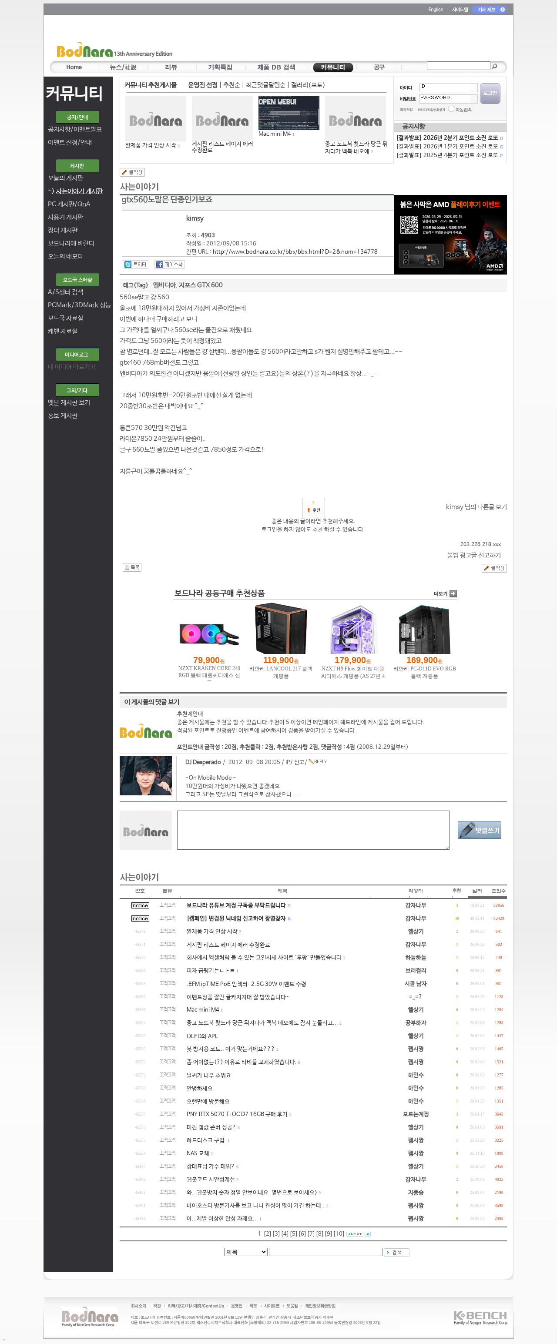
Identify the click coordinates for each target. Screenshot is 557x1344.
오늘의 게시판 (65, 178)
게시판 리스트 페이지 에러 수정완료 (222, 147)
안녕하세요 (200, 1089)
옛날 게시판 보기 (69, 402)
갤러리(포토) (308, 85)
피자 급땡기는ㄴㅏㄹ (211, 971)
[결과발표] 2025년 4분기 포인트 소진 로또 (449, 155)
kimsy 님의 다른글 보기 (476, 507)
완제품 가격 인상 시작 (150, 145)
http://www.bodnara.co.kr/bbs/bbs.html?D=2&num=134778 (295, 252)
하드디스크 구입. (206, 1140)
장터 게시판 (62, 230)
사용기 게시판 (65, 217)
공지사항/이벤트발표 (75, 129)
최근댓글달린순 (265, 85)
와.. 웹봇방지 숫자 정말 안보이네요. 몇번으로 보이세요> (252, 1193)
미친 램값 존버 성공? (211, 1127)
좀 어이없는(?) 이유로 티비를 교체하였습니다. (242, 1062)
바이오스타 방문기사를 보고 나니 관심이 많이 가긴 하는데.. (256, 1206)
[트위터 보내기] (135, 264)
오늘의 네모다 (65, 256)
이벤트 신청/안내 (70, 142)
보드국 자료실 (65, 318)
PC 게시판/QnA (69, 204)
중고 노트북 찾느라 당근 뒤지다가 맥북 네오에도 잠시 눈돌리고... (262, 1023)
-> (75, 191)
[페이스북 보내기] (169, 264)
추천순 (231, 85)
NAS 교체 (198, 1153)
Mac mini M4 (274, 134)
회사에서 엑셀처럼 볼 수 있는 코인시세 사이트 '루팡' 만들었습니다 (264, 958)
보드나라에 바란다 (71, 243)
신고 (299, 762)
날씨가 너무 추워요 (209, 1076)
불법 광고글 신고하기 (474, 555)
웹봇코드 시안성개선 (211, 1179)
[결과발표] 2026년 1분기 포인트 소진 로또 (449, 147)
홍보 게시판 (62, 415)
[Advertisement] (329, 39)
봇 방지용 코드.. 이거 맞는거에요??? (231, 1049)
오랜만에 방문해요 (208, 1102)
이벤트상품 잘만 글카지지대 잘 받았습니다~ (238, 997)
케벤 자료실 (62, 331)
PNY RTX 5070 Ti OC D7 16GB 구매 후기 (237, 1114)
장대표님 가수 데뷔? (211, 1166)
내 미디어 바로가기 (72, 367)
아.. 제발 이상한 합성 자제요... (222, 1219)
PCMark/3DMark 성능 (79, 305)
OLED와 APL (202, 1036)
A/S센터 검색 (65, 292)
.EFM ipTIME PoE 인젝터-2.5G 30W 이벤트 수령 (246, 984)
